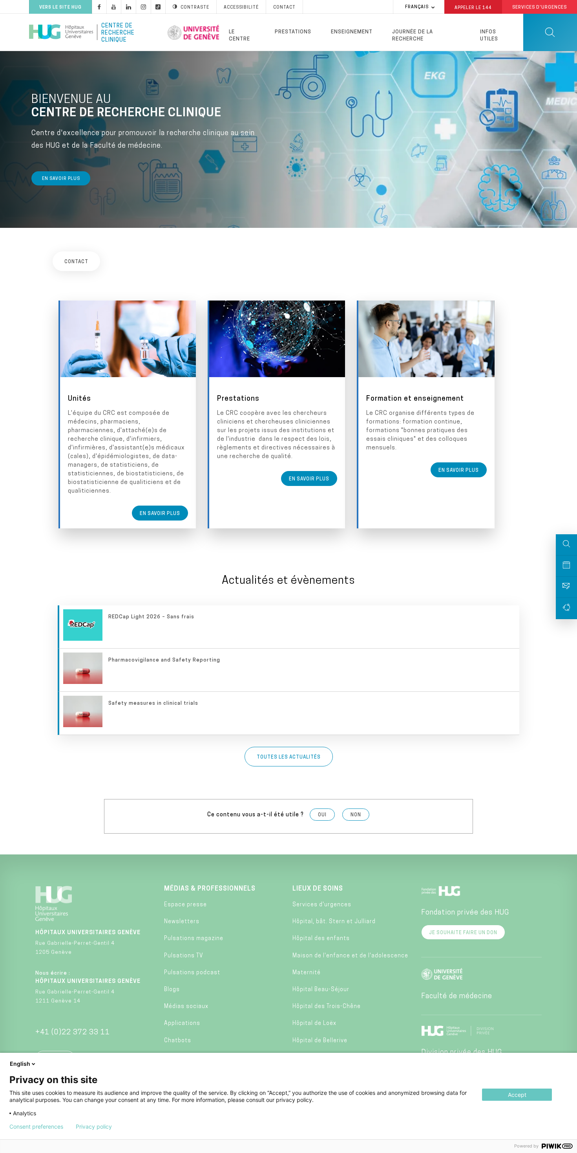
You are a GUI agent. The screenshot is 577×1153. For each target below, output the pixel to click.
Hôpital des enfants (321, 939)
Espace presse (185, 905)
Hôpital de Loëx (314, 1024)
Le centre (239, 35)
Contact (284, 7)
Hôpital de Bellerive (319, 1041)
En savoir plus (61, 179)
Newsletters (181, 922)
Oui (322, 815)
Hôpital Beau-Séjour (320, 990)
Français (417, 7)
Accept (517, 1094)
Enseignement (351, 32)
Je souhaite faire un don (463, 933)
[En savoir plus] (128, 414)
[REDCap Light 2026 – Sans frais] (289, 626)
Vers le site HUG (60, 7)
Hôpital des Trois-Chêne (326, 1007)
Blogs (172, 990)
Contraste (195, 7)
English (20, 1063)
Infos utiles (489, 35)
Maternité (306, 973)
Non (356, 815)
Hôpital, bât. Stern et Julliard (334, 922)
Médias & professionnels (210, 889)
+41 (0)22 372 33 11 (72, 1032)
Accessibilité (241, 7)
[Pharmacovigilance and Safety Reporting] (289, 670)
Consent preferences (36, 1127)
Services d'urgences (321, 905)
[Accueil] (61, 32)
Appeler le (473, 7)
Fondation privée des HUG (465, 913)
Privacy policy (94, 1127)
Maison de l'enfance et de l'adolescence (350, 956)
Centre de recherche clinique (118, 32)
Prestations (293, 32)
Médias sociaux (186, 1007)
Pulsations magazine (193, 939)
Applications (182, 1024)
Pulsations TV (183, 956)
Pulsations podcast (192, 973)
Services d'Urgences (539, 7)
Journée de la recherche (412, 35)
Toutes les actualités (289, 757)
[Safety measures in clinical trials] (289, 713)
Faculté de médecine (456, 996)
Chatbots (177, 1041)
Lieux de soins (317, 889)
